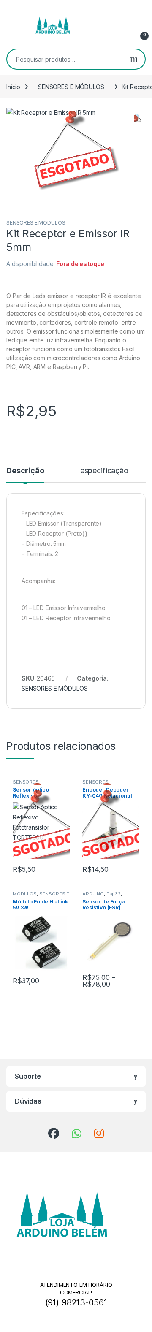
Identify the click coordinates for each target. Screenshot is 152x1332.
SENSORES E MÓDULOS (71, 86)
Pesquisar (134, 59)
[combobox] (65, 59)
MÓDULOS (25, 894)
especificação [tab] (104, 471)
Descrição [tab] (25, 471)
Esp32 (113, 894)
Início (13, 86)
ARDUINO (93, 894)
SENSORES (26, 782)
